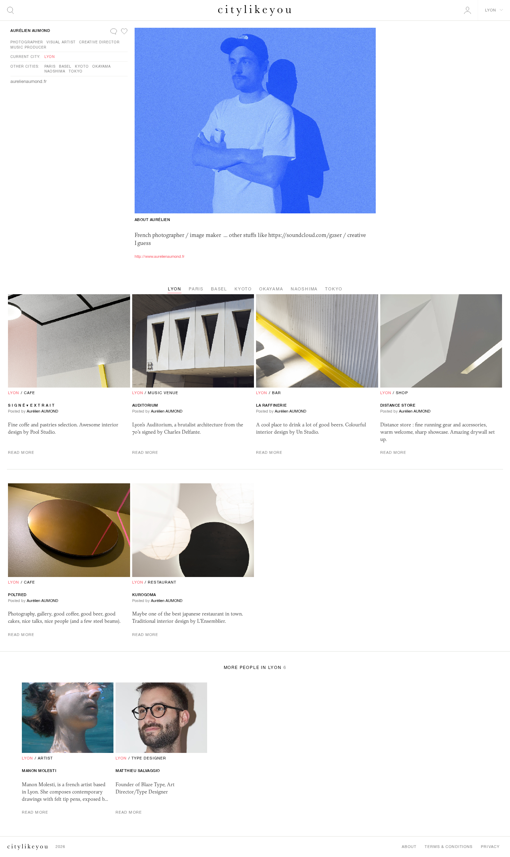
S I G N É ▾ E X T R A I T (31, 405)
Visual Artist (61, 42)
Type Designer (148, 758)
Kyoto (82, 66)
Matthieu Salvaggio (138, 771)
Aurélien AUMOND (30, 30)
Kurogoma (144, 595)
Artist (45, 758)
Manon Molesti (39, 771)
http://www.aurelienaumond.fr (160, 256)
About (409, 847)
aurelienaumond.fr (28, 81)
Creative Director (99, 42)
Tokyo (76, 71)
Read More (21, 452)
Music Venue (163, 393)
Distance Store (398, 405)
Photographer (26, 42)
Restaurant (162, 582)
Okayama (101, 66)
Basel (65, 66)
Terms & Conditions (449, 847)
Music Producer (28, 47)
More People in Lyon (255, 667)
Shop (402, 393)
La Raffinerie (271, 405)
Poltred (17, 595)
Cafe (29, 393)
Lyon (49, 56)
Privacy (490, 847)
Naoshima (54, 71)
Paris (50, 66)
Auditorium (145, 405)
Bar (276, 393)
